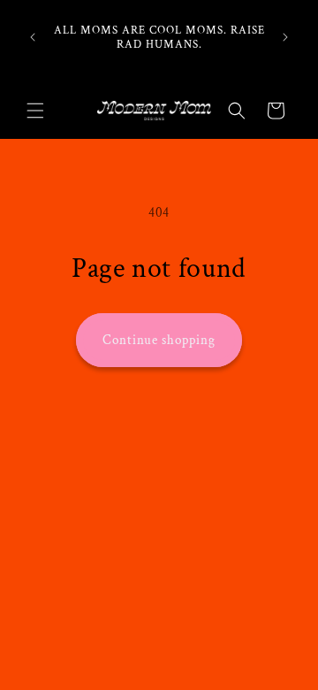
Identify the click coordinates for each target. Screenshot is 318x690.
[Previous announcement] (32, 37)
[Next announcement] (285, 37)
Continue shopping (159, 340)
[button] (35, 110)
